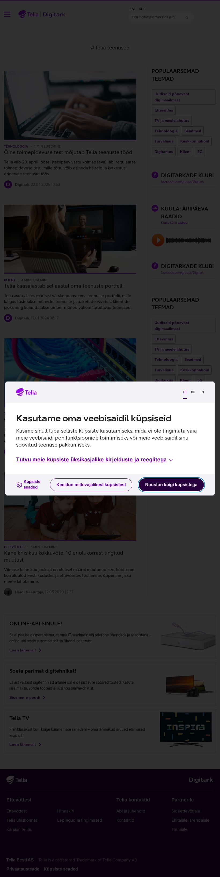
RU (193, 392)
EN (202, 392)
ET (185, 392)
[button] (95, 459)
